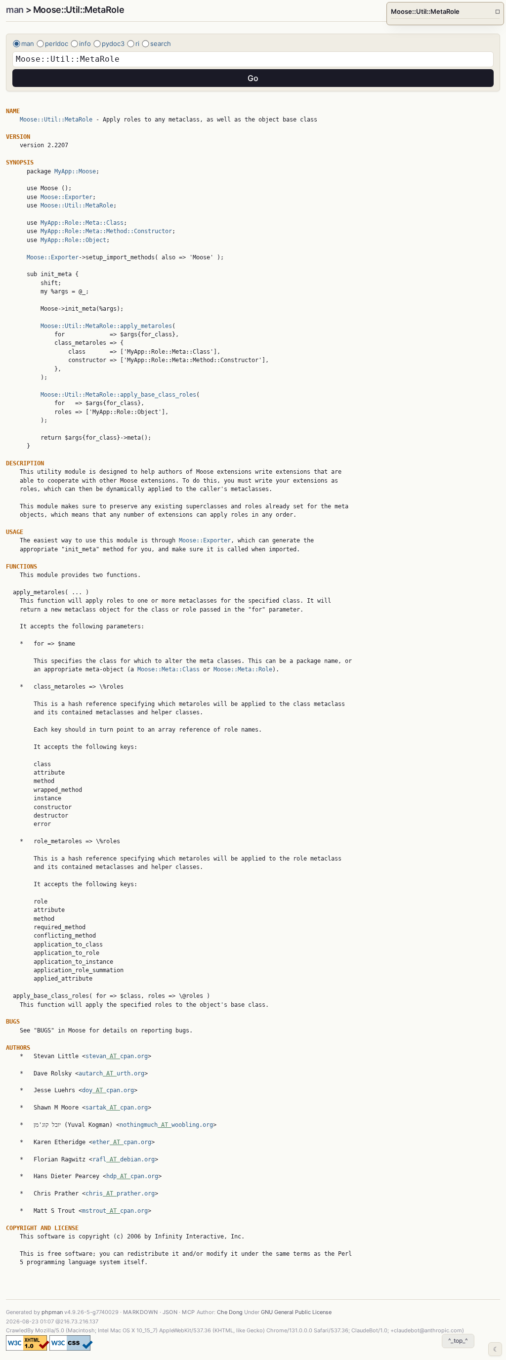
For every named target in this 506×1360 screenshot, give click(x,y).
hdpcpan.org (132, 1176)
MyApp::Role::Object (73, 240)
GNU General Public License (296, 1312)
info (85, 43)
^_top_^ (458, 1340)
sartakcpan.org (116, 1107)
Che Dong (230, 1312)
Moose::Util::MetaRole (56, 119)
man (15, 9)
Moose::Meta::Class (168, 669)
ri (137, 43)
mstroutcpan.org (115, 1210)
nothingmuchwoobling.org (166, 1124)
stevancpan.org (116, 1056)
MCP (188, 1312)
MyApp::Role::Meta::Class (82, 222)
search (160, 43)
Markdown (140, 1312)
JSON (170, 1312)
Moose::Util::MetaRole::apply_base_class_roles (118, 394)
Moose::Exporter (66, 197)
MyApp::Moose (75, 171)
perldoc (56, 43)
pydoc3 (113, 43)
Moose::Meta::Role (242, 669)
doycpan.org (108, 1090)
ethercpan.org (121, 1142)
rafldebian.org (123, 1159)
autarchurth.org (111, 1073)
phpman (52, 1312)
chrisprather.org (120, 1193)
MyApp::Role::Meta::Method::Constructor (106, 231)
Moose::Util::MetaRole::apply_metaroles (106, 326)
